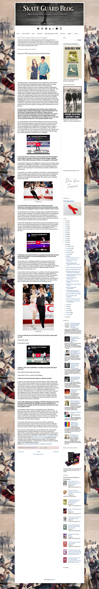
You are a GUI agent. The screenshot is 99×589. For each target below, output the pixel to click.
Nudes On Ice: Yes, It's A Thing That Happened (76, 391)
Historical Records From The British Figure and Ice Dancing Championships (75, 326)
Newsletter (39, 33)
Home (18, 33)
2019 (66, 234)
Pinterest (46, 436)
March (68, 310)
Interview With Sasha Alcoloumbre (71, 288)
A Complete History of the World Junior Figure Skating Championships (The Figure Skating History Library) (74, 552)
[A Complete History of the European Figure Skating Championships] (65, 527)
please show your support (38, 437)
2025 (66, 222)
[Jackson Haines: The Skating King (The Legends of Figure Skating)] (65, 483)
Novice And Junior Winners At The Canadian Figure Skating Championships (75, 366)
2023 (66, 226)
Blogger (52, 579)
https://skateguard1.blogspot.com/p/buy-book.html (37, 444)
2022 (66, 228)
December (69, 246)
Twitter (41, 436)
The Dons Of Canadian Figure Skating (73, 285)
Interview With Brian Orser (72, 258)
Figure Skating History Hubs (51, 33)
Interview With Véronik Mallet (73, 293)
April (67, 308)
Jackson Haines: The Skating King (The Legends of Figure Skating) (74, 483)
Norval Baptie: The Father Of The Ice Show (73, 301)
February (68, 312)
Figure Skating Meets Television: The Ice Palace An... (73, 264)
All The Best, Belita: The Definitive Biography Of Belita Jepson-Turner (75, 352)
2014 (66, 244)
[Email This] (41, 447)
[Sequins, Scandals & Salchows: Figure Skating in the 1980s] (65, 492)
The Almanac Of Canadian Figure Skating (74, 542)
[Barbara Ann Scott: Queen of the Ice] (65, 511)
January (68, 314)
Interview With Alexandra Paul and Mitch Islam (73, 275)
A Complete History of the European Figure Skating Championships (74, 526)
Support (69, 33)
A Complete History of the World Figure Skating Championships (74, 501)
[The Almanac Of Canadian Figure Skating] (65, 544)
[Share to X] (43, 447)
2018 (66, 236)
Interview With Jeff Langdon (73, 299)
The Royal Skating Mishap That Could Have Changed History (75, 378)
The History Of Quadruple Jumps (74, 435)
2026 (66, 221)
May (67, 306)
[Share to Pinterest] (46, 447)
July (67, 256)
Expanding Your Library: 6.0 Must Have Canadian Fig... (73, 272)
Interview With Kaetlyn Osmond (71, 260)
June (67, 304)
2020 (66, 232)
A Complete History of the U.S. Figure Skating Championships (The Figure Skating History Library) (74, 560)
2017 (66, 238)
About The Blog (25, 33)
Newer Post (21, 451)
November (69, 248)
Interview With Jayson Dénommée (71, 278)
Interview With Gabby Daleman (71, 296)
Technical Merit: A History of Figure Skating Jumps (74, 517)
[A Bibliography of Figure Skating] (65, 536)
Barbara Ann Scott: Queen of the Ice (74, 509)
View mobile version (38, 454)
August (68, 254)
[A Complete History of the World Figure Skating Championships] (65, 502)
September (69, 252)
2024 (66, 225)
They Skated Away (68, 201)
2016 (66, 240)
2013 (66, 317)
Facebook (35, 436)
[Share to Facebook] (45, 447)
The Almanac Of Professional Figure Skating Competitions (76, 338)
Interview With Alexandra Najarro (72, 281)
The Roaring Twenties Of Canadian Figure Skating (73, 291)
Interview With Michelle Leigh (73, 269)
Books (33, 33)
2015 (66, 242)
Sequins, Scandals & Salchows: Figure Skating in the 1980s (74, 492)
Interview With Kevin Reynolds (73, 267)
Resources (62, 33)
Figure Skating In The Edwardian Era (75, 401)
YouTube (53, 436)
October (68, 250)
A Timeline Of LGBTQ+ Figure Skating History (75, 424)
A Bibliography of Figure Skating (73, 535)
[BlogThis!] (42, 447)
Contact (76, 33)
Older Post (56, 451)
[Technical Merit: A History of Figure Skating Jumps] (65, 519)
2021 (66, 230)
